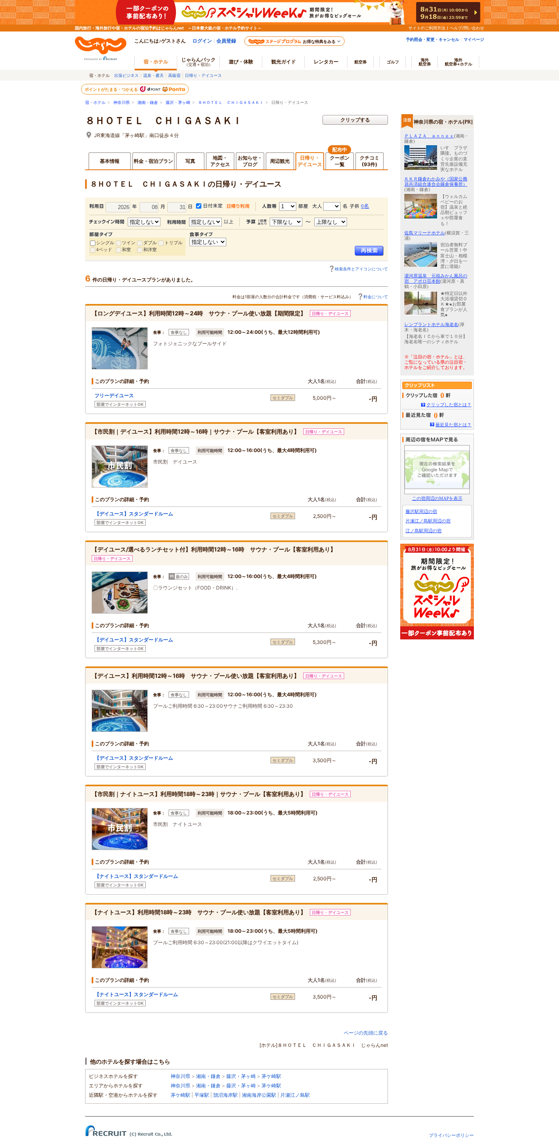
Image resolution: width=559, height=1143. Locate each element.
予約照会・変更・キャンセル (432, 39)
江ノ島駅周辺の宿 (424, 530)
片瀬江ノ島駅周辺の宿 (428, 520)
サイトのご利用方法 (426, 27)
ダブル (150, 242)
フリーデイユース (114, 395)
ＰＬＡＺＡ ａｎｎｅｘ (429, 135)
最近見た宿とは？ (453, 424)
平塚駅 (201, 1095)
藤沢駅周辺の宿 (421, 511)
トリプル (174, 242)
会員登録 (226, 41)
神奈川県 (121, 102)
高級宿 (174, 75)
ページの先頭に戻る (366, 1033)
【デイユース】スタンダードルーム (134, 514)
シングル (105, 242)
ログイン (202, 41)
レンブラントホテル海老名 (431, 324)
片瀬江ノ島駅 (295, 1095)
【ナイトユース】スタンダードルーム (136, 876)
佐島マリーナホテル (424, 232)
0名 (365, 206)
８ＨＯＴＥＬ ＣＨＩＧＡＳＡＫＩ (231, 102)
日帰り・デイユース (203, 75)
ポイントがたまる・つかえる (112, 89)
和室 (126, 249)
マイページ (474, 39)
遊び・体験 (241, 62)
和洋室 (150, 249)
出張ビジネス (126, 75)
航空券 (360, 61)
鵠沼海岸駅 (225, 1095)
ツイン (128, 242)
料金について (375, 296)
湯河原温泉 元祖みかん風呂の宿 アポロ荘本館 (435, 278)
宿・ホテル (95, 102)
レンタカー (326, 62)
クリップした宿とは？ (448, 404)
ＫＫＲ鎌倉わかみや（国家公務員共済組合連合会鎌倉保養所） (435, 181)
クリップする (355, 120)
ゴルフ (393, 61)
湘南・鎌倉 (147, 102)
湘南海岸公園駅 (259, 1095)
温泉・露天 (153, 75)
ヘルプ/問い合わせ (467, 27)
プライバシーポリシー (451, 1135)
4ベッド (104, 249)
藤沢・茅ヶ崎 (178, 102)
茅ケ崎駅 (271, 1076)
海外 (425, 61)
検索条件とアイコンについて (361, 268)
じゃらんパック (198, 61)
